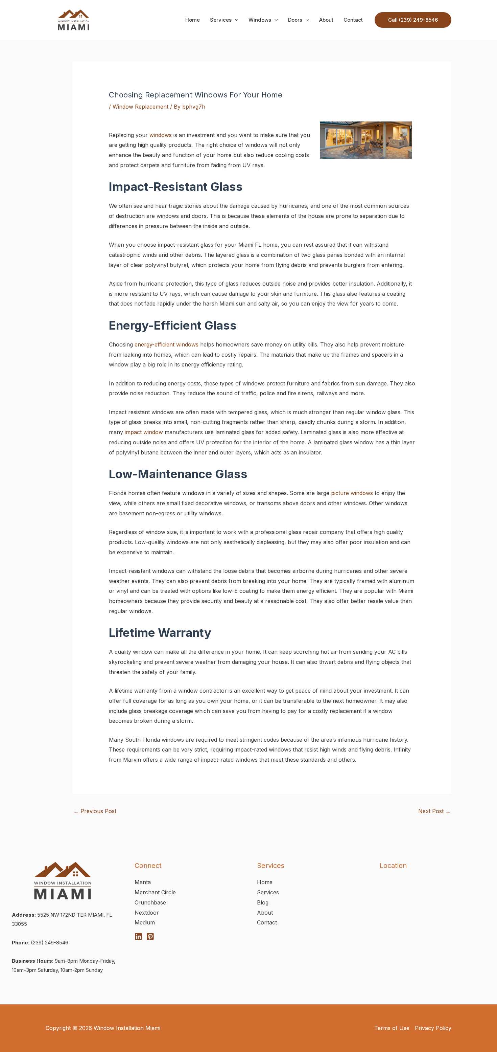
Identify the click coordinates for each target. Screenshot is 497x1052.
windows (160, 135)
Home (192, 20)
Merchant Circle (155, 892)
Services (221, 20)
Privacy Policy (433, 1028)
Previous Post (94, 811)
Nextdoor (147, 912)
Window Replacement (140, 106)
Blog (262, 902)
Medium (145, 922)
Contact (353, 20)
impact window (144, 432)
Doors (295, 20)
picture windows (352, 493)
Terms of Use (391, 1028)
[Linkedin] (138, 936)
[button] (413, 20)
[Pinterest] (150, 936)
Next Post (434, 811)
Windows (260, 20)
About (326, 20)
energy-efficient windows (166, 344)
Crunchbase (150, 902)
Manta (143, 882)
